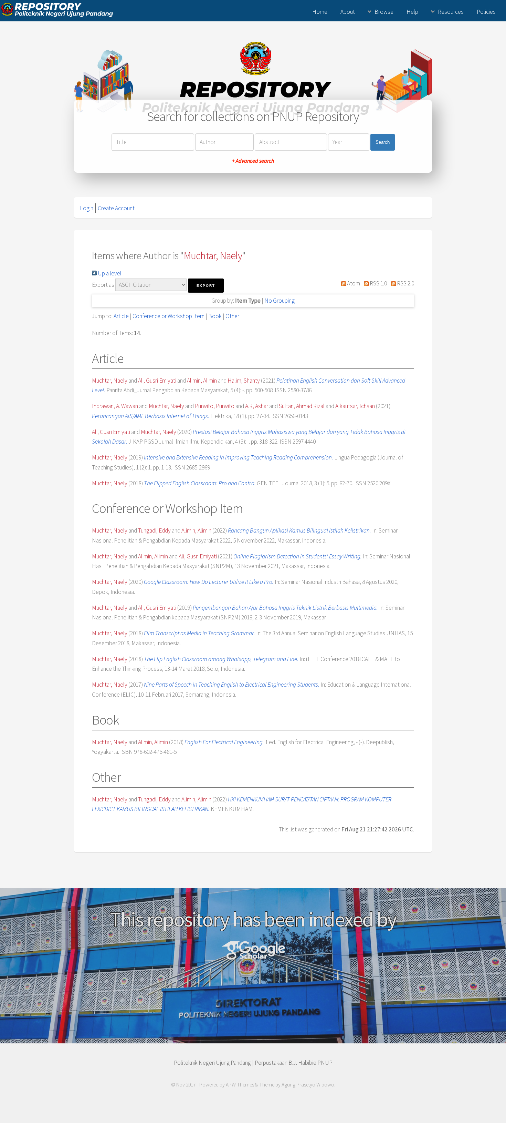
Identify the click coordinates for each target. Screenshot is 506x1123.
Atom (353, 283)
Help (412, 12)
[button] (206, 286)
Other (232, 316)
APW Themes (240, 1084)
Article (121, 316)
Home (319, 12)
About (347, 12)
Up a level (109, 273)
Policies (486, 12)
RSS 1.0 (378, 283)
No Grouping (279, 300)
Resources (451, 12)
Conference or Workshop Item (168, 316)
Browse (384, 12)
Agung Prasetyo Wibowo (308, 1084)
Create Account (116, 208)
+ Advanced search (253, 161)
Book (215, 316)
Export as (103, 285)
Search (383, 142)
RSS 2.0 (405, 283)
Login (86, 208)
